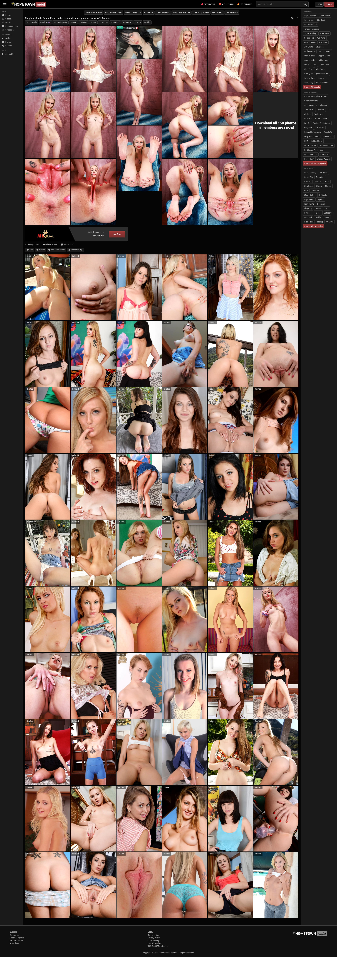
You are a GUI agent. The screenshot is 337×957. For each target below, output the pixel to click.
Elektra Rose (309, 56)
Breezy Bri (308, 74)
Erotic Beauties (163, 12)
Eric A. (306, 123)
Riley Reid (321, 20)
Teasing (319, 222)
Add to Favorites (58, 250)
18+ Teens (323, 173)
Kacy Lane (322, 78)
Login (319, 4)
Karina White (309, 51)
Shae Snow (324, 33)
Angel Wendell (310, 15)
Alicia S (307, 114)
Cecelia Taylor (310, 42)
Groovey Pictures (326, 145)
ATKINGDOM (309, 110)
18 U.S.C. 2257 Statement (158, 946)
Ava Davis (321, 38)
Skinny (93, 22)
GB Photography (60, 22)
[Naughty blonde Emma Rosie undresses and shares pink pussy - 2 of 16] (93, 59)
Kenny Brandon (310, 154)
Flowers (323, 105)
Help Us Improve (17, 938)
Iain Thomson (310, 145)
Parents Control (16, 941)
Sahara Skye (309, 78)
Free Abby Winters (201, 12)
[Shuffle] (292, 18)
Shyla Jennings (310, 33)
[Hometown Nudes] (28, 4)
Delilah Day (323, 60)
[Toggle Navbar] (5, 4)
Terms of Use (153, 935)
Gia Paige (323, 42)
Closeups (83, 22)
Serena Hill (309, 38)
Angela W (328, 132)
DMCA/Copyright (155, 943)
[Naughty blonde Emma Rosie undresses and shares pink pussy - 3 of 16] (185, 59)
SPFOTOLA (320, 128)
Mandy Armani (324, 51)
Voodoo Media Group (321, 123)
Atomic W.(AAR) (323, 159)
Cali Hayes (308, 20)
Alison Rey (308, 83)
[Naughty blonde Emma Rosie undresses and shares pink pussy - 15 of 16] (93, 191)
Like (31, 250)
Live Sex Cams (232, 12)
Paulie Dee (318, 114)
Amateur (329, 222)
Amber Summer (310, 24)
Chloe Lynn (324, 65)
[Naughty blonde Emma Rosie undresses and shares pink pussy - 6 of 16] (139, 92)
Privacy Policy (154, 938)
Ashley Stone (316, 141)
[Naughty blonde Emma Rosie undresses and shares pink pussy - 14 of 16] (48, 191)
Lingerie (320, 199)
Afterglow (324, 154)
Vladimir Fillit (327, 137)
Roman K (308, 119)
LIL (329, 110)
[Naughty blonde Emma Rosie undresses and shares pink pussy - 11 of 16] (230, 141)
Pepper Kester (324, 56)
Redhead (308, 217)
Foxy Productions (311, 137)
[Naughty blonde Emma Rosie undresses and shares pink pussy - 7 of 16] (48, 125)
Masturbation (310, 195)
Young (326, 217)
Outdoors (328, 213)
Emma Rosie (31, 22)
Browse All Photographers (315, 163)
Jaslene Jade (309, 60)
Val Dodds (320, 47)
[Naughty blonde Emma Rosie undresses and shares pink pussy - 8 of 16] (93, 125)
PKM (306, 141)
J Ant (312, 159)
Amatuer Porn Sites (94, 12)
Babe (327, 182)
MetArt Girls (217, 12)
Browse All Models (312, 87)
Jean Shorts (309, 204)
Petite (306, 213)
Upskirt (147, 22)
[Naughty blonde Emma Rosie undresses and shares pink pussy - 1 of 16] (48, 59)
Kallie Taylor (325, 15)
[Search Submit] (305, 4)
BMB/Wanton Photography (315, 96)
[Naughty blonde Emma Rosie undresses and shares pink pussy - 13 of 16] (230, 191)
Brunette (315, 190)
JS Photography (310, 105)
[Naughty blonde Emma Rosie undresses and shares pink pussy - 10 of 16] (230, 108)
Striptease (127, 22)
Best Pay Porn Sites (113, 12)
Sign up (329, 4)
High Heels (309, 199)
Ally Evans (308, 47)
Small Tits (103, 22)
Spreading (115, 22)
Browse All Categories (313, 226)
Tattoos (138, 22)
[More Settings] (297, 18)
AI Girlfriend (226, 4)
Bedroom (321, 204)
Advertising (14, 943)
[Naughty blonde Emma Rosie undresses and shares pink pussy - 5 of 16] (276, 59)
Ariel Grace (320, 69)
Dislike (42, 250)
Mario (317, 119)
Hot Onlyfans (244, 4)
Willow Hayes (322, 83)
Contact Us (14, 935)
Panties (307, 182)
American (44, 22)
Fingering (308, 208)
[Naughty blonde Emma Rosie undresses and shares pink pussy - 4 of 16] (230, 59)
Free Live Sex (209, 4)
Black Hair (308, 222)
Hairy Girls (148, 12)
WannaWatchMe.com (181, 12)
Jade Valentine (322, 74)
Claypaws (308, 128)
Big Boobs (323, 195)
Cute (306, 190)
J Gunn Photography (312, 132)
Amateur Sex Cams (133, 12)
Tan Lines (317, 213)
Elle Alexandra (310, 65)
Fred (325, 119)
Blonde (73, 22)
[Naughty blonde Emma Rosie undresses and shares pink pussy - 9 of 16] (185, 125)
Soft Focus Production (313, 150)
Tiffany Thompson (311, 29)
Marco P (321, 110)
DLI (305, 159)
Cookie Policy (153, 941)
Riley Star (308, 69)
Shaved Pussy (310, 173)
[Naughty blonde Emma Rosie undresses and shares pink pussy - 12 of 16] (139, 158)
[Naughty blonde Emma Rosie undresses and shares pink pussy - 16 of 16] (185, 191)
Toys (326, 208)
